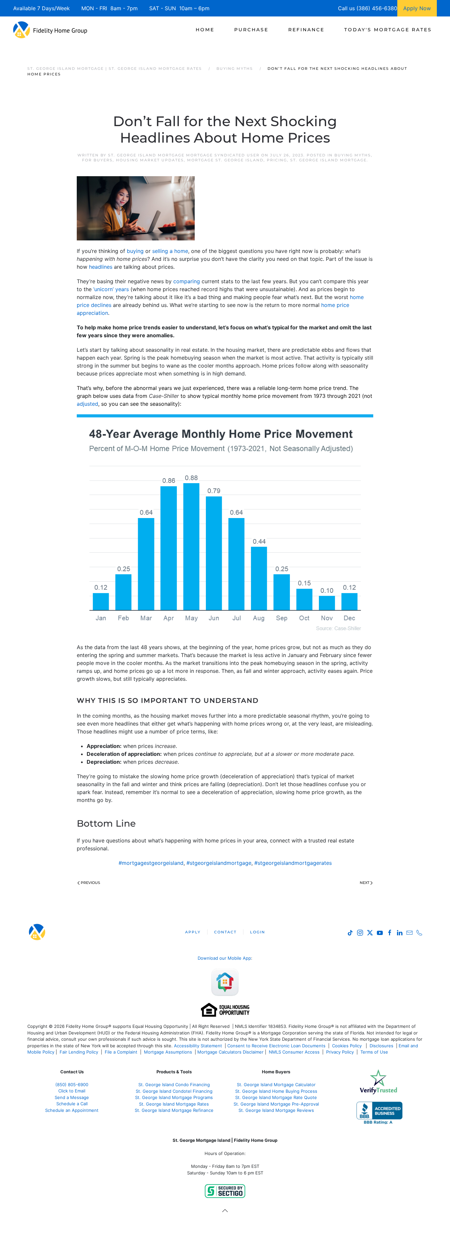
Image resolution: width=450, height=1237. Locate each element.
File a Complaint (122, 1052)
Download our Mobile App (224, 958)
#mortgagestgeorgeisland (151, 863)
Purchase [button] (251, 30)
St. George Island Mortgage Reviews (276, 1110)
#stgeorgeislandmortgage (218, 863)
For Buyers (97, 160)
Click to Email (71, 1090)
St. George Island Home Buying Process (276, 1091)
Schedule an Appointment (71, 1110)
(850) (71, 1084)
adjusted (87, 403)
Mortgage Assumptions (168, 1052)
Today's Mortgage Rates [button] (388, 30)
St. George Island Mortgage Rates (174, 1104)
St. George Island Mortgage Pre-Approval (276, 1104)
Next (364, 882)
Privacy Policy (340, 1052)
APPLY (193, 932)
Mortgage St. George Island (225, 160)
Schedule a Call (72, 1103)
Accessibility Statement (198, 1045)
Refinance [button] (306, 30)
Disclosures (381, 1045)
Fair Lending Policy (79, 1052)
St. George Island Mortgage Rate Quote (276, 1097)
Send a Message (72, 1097)
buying (135, 251)
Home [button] (205, 30)
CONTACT (225, 932)
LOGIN (257, 932)
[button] (225, 1210)
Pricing (277, 160)
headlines (100, 266)
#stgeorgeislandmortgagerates (293, 863)
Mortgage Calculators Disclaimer (230, 1052)
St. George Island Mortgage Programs (174, 1097)
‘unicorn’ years (111, 289)
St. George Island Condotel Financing (174, 1091)
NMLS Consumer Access (294, 1052)
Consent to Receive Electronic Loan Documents (276, 1045)
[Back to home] (50, 29)
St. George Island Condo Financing (174, 1084)
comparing (186, 281)
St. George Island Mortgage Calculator (276, 1084)
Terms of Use (374, 1052)
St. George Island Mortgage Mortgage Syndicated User (184, 155)
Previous (90, 882)
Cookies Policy (347, 1045)
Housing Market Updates (150, 160)
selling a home (170, 251)
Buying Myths (352, 155)
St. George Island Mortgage (328, 160)
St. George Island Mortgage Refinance (174, 1110)
